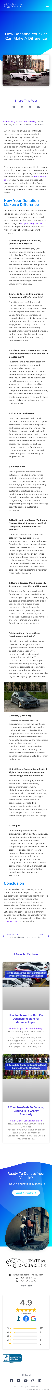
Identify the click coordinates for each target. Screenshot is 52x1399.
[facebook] (11, 1380)
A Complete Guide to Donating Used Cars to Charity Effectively (26, 1111)
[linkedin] (40, 1380)
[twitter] (19, 1380)
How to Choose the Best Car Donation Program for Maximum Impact (26, 1019)
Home (6, 121)
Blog (13, 121)
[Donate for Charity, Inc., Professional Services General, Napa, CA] (12, 1358)
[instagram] (33, 1380)
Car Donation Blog (27, 121)
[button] (47, 5)
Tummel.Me (44, 1389)
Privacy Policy (26, 1286)
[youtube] (26, 1380)
